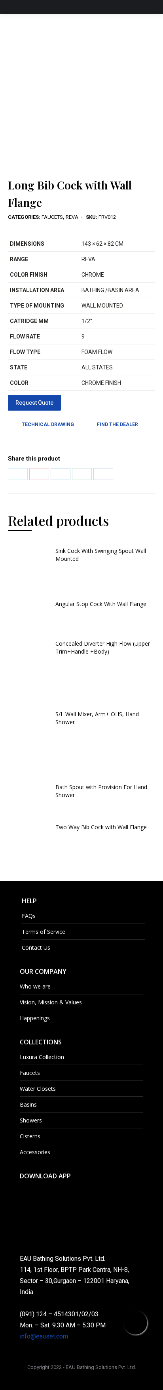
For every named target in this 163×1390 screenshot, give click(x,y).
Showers (31, 1120)
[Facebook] (103, 474)
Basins (28, 1104)
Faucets (52, 217)
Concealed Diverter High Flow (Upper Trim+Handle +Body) (102, 647)
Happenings (35, 1018)
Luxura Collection (42, 1057)
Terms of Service (43, 931)
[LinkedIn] (60, 474)
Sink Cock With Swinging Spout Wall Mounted (100, 554)
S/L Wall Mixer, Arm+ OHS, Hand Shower (97, 718)
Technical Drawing (48, 424)
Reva (72, 217)
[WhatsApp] (82, 474)
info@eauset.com (44, 1336)
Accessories (35, 1152)
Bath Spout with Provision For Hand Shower (101, 791)
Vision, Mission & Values (51, 1002)
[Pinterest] (39, 474)
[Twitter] (18, 474)
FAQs (29, 916)
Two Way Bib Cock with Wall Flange (101, 827)
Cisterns (30, 1136)
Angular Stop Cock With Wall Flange (100, 604)
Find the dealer (117, 424)
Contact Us (36, 947)
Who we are (35, 986)
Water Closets (38, 1088)
